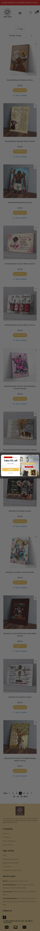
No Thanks (10, 473)
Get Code (10, 469)
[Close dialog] (38, 456)
